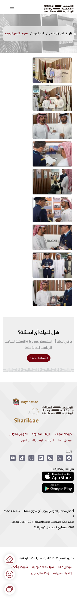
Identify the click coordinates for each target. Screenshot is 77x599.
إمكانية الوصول (40, 573)
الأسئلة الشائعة (39, 358)
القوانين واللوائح (18, 434)
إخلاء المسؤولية (62, 573)
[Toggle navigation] (12, 9)
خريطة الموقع (63, 434)
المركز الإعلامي (56, 33)
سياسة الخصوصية (43, 567)
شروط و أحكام (19, 567)
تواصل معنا (65, 440)
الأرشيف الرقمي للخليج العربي (37, 440)
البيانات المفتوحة (41, 434)
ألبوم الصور (38, 33)
